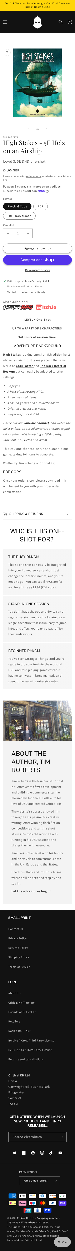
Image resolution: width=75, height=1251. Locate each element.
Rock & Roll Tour (19, 1031)
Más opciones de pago (37, 269)
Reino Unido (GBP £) (36, 1180)
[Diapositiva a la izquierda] (28, 129)
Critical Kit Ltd (25, 1218)
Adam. (43, 440)
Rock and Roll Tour (39, 872)
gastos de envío (33, 176)
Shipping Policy (18, 957)
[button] (5, 22)
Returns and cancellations (26, 1059)
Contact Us (15, 929)
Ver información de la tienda (26, 292)
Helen (28, 440)
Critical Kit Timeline (21, 1002)
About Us (14, 993)
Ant (13, 440)
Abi (20, 440)
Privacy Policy (17, 938)
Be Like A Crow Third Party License (31, 1040)
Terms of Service (19, 967)
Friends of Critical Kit (22, 1012)
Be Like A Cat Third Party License (30, 1050)
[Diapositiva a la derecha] (46, 129)
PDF (40, 206)
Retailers (14, 1021)
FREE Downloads (19, 216)
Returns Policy (18, 948)
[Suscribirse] (61, 1137)
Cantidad (8, 225)
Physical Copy (17, 206)
